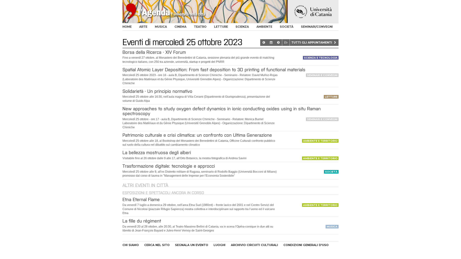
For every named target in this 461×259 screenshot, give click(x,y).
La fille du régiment (141, 221)
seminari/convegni (317, 26)
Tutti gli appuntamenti (312, 42)
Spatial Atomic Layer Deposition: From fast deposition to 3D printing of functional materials (213, 69)
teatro (200, 26)
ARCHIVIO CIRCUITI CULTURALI (254, 245)
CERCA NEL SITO (157, 245)
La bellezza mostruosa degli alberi (156, 152)
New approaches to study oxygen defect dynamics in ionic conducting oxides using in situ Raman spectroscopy (221, 111)
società (286, 26)
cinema (180, 26)
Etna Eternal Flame (141, 199)
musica (161, 26)
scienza (242, 26)
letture (221, 26)
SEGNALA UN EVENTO (191, 245)
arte (143, 26)
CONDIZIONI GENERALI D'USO (306, 245)
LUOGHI (219, 245)
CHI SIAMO (130, 245)
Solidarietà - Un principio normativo (157, 91)
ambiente (264, 26)
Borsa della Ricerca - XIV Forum (154, 52)
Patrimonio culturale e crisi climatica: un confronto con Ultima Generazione (197, 135)
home (127, 26)
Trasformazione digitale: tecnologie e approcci (168, 166)
